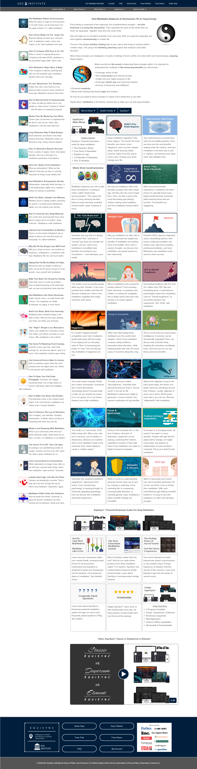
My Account (131, 4)
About (100, 763)
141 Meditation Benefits (94, 4)
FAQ (120, 4)
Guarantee (145, 763)
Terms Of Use (110, 763)
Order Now (173, 4)
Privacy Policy (133, 763)
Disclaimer (121, 763)
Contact (111, 4)
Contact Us (155, 763)
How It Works (146, 4)
